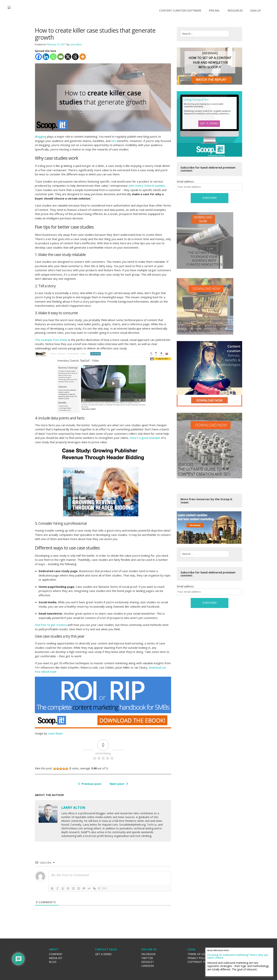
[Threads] (75, 56)
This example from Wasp (51, 340)
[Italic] (57, 888)
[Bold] (52, 888)
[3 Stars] (60, 768)
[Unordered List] (78, 888)
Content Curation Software (180, 10)
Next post (117, 784)
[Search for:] (204, 33)
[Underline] (62, 888)
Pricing (214, 10)
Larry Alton (76, 44)
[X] (68, 56)
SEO (114, 141)
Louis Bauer (55, 733)
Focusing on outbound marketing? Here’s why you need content (237, 956)
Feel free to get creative (51, 625)
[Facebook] (38, 56)
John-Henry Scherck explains (147, 185)
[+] (105, 888)
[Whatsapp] (53, 56)
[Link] (94, 888)
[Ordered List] (73, 888)
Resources (235, 10)
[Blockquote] (83, 888)
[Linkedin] (46, 56)
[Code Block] (89, 888)
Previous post (91, 784)
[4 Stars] (63, 768)
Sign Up (255, 10)
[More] (82, 56)
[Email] (60, 56)
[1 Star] (54, 768)
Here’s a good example (145, 438)
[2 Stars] (57, 768)
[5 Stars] (66, 768)
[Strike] (68, 888)
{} (99, 888)
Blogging (40, 136)
